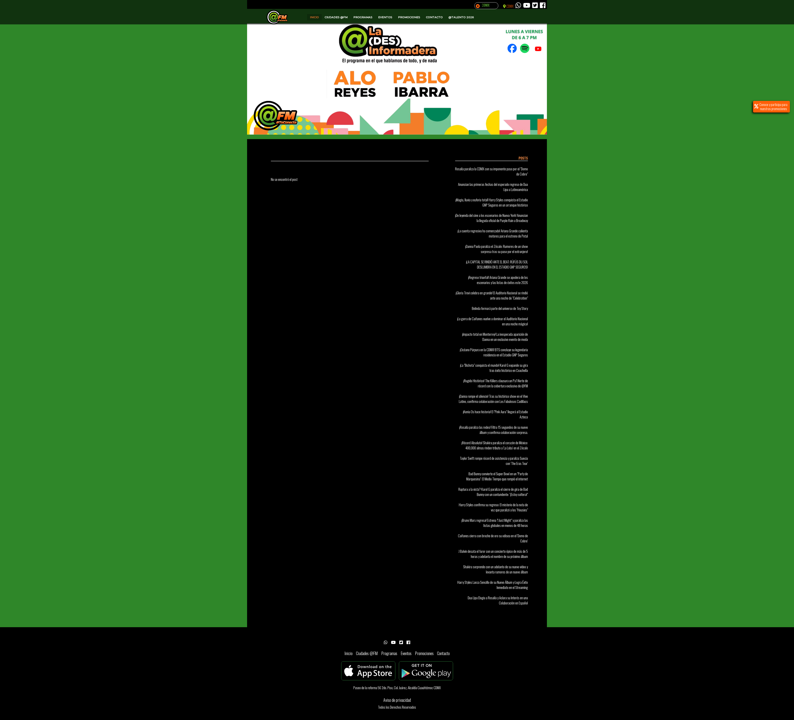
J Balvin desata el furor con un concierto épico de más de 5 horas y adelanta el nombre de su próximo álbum (493, 554)
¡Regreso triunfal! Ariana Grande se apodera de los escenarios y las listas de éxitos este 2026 (498, 280)
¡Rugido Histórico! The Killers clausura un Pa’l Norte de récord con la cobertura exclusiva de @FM (495, 383)
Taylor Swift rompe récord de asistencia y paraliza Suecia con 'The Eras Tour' (494, 461)
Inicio (314, 17)
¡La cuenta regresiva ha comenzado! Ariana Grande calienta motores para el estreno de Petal (493, 233)
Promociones (409, 17)
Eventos (385, 17)
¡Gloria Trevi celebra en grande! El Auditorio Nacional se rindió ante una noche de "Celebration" (492, 295)
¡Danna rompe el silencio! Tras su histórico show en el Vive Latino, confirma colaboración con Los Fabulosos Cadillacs (493, 399)
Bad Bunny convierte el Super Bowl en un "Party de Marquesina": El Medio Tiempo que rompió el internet (497, 476)
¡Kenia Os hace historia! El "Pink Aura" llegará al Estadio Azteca (495, 414)
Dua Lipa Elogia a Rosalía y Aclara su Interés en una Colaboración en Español (498, 600)
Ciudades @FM (336, 17)
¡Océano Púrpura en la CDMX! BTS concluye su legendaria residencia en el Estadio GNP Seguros (494, 352)
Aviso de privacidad (397, 700)
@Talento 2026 (461, 17)
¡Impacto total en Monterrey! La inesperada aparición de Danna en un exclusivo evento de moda (495, 337)
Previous (252, 73)
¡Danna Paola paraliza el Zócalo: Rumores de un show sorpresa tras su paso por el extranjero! (496, 249)
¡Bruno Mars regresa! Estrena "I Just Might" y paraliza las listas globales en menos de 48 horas (495, 523)
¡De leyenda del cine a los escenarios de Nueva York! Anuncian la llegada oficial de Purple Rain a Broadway (491, 218)
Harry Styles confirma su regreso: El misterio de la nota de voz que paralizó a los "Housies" (493, 507)
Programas (362, 17)
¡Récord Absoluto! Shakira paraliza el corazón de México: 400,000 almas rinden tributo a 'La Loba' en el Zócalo (495, 445)
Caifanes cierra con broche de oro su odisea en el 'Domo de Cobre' (493, 538)
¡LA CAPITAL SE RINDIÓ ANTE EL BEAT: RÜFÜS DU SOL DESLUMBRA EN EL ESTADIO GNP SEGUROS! (497, 264)
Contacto (434, 17)
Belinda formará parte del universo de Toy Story (500, 308)
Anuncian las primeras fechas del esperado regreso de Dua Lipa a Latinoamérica (493, 187)
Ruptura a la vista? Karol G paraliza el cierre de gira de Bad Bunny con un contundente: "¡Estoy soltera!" (493, 492)
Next (542, 73)
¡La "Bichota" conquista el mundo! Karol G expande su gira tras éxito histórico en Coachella (494, 368)
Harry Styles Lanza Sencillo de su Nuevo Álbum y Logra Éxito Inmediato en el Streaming (492, 585)
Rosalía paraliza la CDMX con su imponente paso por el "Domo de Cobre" (491, 171)
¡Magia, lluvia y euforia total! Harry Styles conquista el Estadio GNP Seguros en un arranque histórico (492, 202)
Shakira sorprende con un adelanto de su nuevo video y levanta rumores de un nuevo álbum (495, 569)
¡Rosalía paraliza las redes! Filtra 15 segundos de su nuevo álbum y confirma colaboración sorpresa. (493, 430)
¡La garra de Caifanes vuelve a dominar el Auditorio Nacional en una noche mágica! (492, 321)
